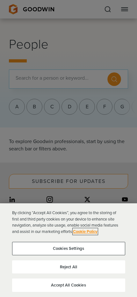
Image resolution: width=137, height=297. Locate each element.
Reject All (68, 267)
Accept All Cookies (68, 285)
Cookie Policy (85, 231)
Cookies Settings (68, 248)
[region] (68, 250)
